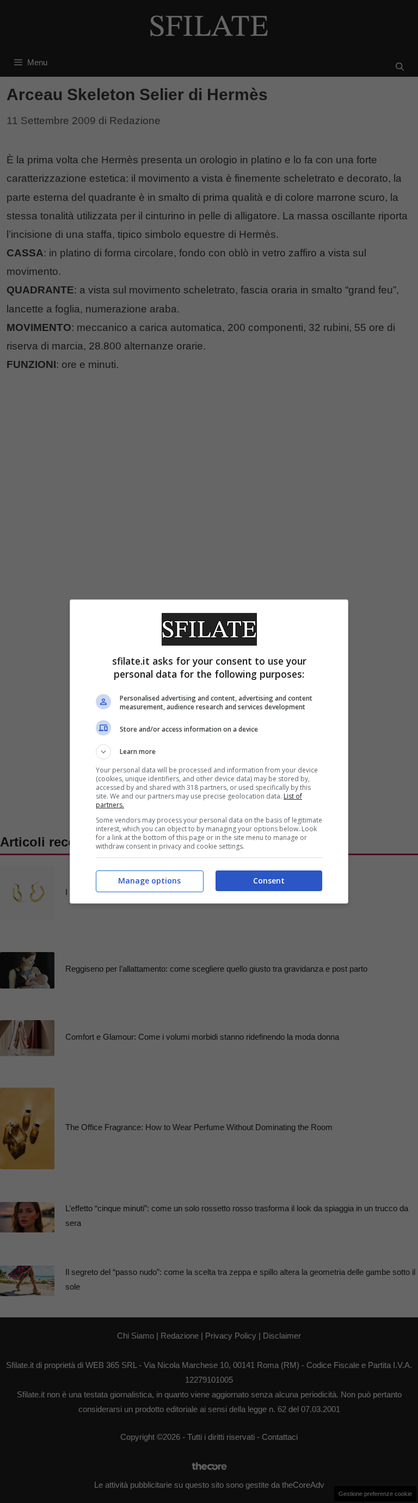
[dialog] (209, 751)
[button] (209, 751)
